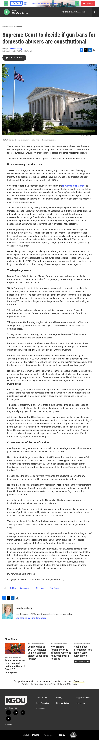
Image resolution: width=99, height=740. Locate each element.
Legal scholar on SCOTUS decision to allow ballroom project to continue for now (38, 652)
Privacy (59, 698)
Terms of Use (41, 698)
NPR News (40, 588)
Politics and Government (12, 26)
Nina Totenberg (16, 48)
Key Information (42, 703)
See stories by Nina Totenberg (31, 617)
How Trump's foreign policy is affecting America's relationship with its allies (61, 652)
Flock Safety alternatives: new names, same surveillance (83, 651)
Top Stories (54, 588)
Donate (89, 3)
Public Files (40, 708)
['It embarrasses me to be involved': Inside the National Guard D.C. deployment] (15, 648)
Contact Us (80, 703)
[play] (7, 12)
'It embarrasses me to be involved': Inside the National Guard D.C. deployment (15, 666)
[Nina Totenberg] (7, 611)
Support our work (83, 698)
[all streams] (95, 12)
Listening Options (63, 703)
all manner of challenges (74, 185)
